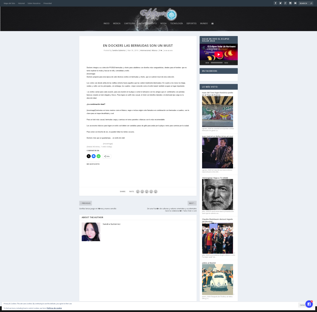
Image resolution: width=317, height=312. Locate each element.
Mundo (204, 23)
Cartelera (129, 23)
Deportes (192, 23)
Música (116, 23)
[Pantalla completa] (234, 62)
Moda (163, 23)
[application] (219, 54)
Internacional (145, 50)
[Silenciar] (230, 62)
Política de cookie (54, 308)
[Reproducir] (203, 62)
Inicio (106, 23)
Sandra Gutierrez (119, 50)
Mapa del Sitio (9, 3)
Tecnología (176, 23)
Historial (21, 3)
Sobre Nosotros (34, 3)
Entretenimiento (148, 23)
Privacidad (47, 3)
